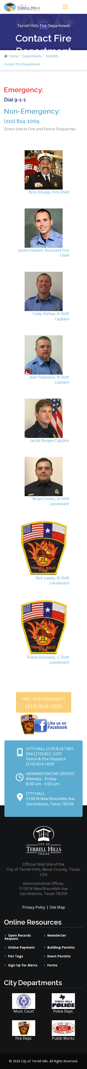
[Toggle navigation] (65, 7)
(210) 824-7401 (60, 748)
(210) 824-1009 (21, 121)
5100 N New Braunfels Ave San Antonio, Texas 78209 (50, 801)
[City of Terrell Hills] (22, 6)
